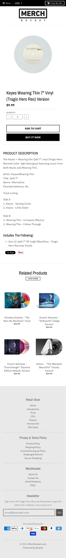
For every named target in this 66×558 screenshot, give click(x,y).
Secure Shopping (33, 458)
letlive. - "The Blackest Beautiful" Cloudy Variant (49, 367)
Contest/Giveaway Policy (33, 450)
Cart (56, 3)
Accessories (33, 423)
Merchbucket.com (37, 544)
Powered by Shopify (33, 547)
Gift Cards (33, 427)
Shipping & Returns (33, 454)
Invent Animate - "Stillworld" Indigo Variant (49, 321)
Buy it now (33, 137)
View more (33, 278)
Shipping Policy (33, 447)
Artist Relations (33, 481)
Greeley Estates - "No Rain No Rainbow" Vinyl (17, 319)
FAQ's (33, 485)
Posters (33, 420)
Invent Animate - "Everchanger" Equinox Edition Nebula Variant (17, 367)
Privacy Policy (33, 443)
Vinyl (33, 412)
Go (59, 512)
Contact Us (33, 478)
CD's (33, 416)
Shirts (33, 405)
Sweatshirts (33, 409)
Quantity (10, 112)
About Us (33, 474)
